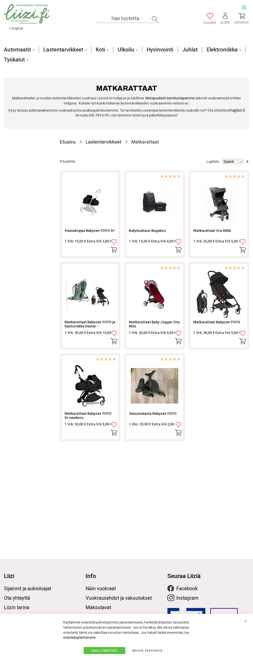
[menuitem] (18, 50)
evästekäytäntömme (79, 637)
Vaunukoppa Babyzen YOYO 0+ (90, 230)
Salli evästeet (104, 650)
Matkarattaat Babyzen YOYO (216, 322)
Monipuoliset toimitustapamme (170, 98)
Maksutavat (98, 607)
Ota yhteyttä (17, 598)
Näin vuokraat (101, 588)
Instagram (187, 598)
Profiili (225, 22)
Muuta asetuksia (147, 650)
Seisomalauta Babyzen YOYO (153, 413)
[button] (114, 242)
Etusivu (68, 142)
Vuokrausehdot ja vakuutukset (119, 598)
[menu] (126, 57)
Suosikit (210, 23)
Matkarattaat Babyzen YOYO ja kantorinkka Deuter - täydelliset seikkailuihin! (90, 326)
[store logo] (26, 14)
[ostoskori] (241, 16)
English (17, 28)
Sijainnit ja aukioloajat (27, 588)
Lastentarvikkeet (103, 142)
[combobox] (128, 18)
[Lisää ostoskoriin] (114, 250)
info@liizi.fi (236, 110)
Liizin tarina (16, 607)
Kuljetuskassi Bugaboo (147, 230)
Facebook (187, 588)
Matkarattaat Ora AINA (212, 230)
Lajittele (213, 161)
